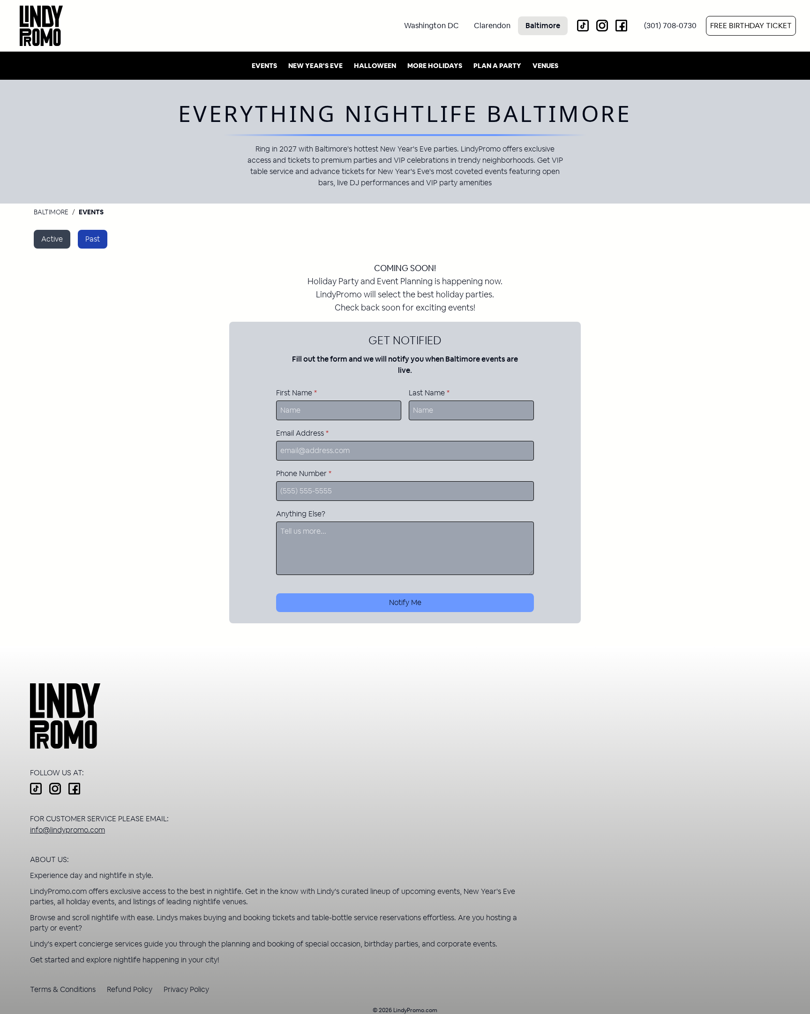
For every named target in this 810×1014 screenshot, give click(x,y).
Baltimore (51, 212)
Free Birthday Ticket (751, 25)
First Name (296, 393)
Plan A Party (497, 65)
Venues (545, 65)
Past (92, 239)
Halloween (375, 65)
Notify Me (405, 602)
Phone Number (303, 473)
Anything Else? (300, 514)
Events (264, 65)
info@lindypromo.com (67, 830)
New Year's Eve (315, 65)
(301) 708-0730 (670, 25)
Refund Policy (129, 989)
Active (52, 239)
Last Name (429, 393)
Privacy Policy (186, 989)
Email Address (302, 433)
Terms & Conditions (63, 989)
